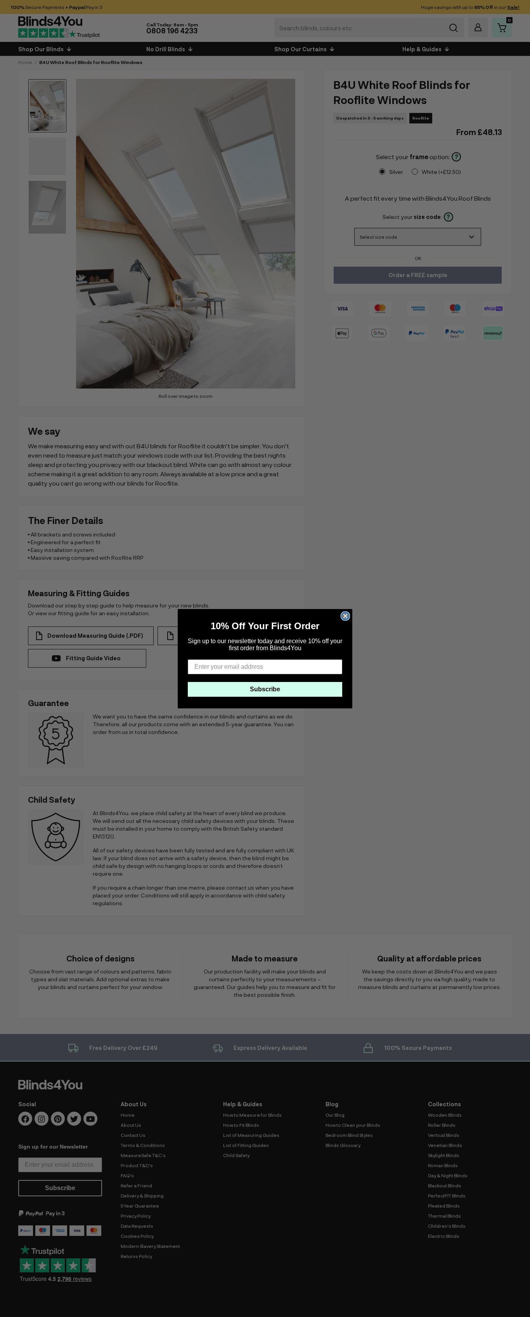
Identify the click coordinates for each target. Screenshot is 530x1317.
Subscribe (265, 689)
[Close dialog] (345, 616)
